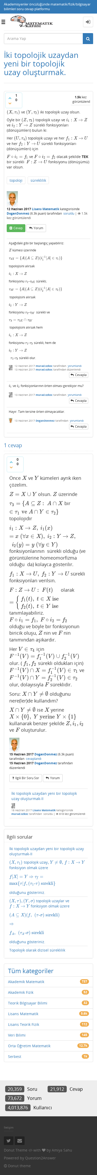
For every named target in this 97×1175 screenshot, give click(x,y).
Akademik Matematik (26, 981)
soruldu (68, 213)
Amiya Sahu (62, 1150)
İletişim (8, 1127)
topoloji (16, 180)
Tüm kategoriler (31, 970)
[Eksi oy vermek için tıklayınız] (10, 103)
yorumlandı (75, 366)
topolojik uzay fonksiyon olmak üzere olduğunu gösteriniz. (46, 877)
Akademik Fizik (20, 992)
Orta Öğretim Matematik (29, 1045)
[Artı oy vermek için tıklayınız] (10, 98)
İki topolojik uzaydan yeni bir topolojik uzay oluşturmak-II (44, 796)
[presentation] (13, 112)
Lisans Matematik (45, 209)
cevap (18, 228)
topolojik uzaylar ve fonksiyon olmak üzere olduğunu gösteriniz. (39, 921)
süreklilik (38, 180)
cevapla (81, 375)
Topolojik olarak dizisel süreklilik (37, 950)
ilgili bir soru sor (27, 778)
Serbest (14, 1056)
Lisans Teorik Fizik (23, 1024)
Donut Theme (15, 1150)
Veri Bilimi (17, 1035)
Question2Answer (40, 1157)
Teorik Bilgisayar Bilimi (27, 1003)
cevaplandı (33, 758)
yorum (38, 228)
